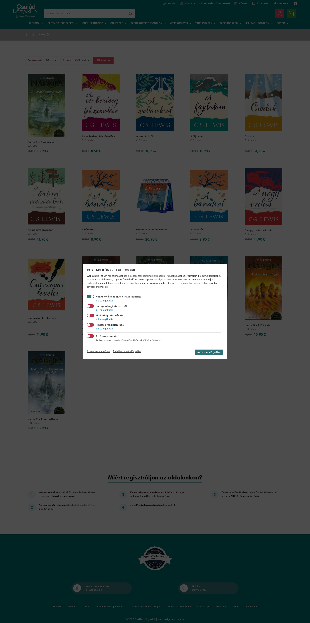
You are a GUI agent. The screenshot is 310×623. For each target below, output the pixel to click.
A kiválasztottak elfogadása (127, 351)
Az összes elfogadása (208, 352)
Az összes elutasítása (98, 351)
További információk (97, 287)
